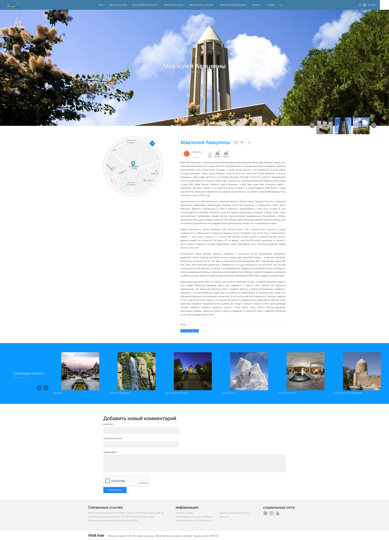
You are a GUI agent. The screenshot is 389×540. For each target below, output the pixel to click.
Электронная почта (113, 438)
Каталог (256, 4)
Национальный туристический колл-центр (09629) (112, 520)
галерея (270, 4)
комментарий (110, 452)
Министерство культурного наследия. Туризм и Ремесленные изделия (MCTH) (126, 512)
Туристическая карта (173, 4)
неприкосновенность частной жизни (193, 520)
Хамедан (194, 71)
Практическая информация (233, 4)
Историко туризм (189, 331)
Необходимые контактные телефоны (194, 516)
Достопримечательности (145, 4)
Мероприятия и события (201, 4)
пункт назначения (118, 4)
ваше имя (108, 424)
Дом (101, 4)
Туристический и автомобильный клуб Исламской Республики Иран (121, 516)
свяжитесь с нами (184, 512)
